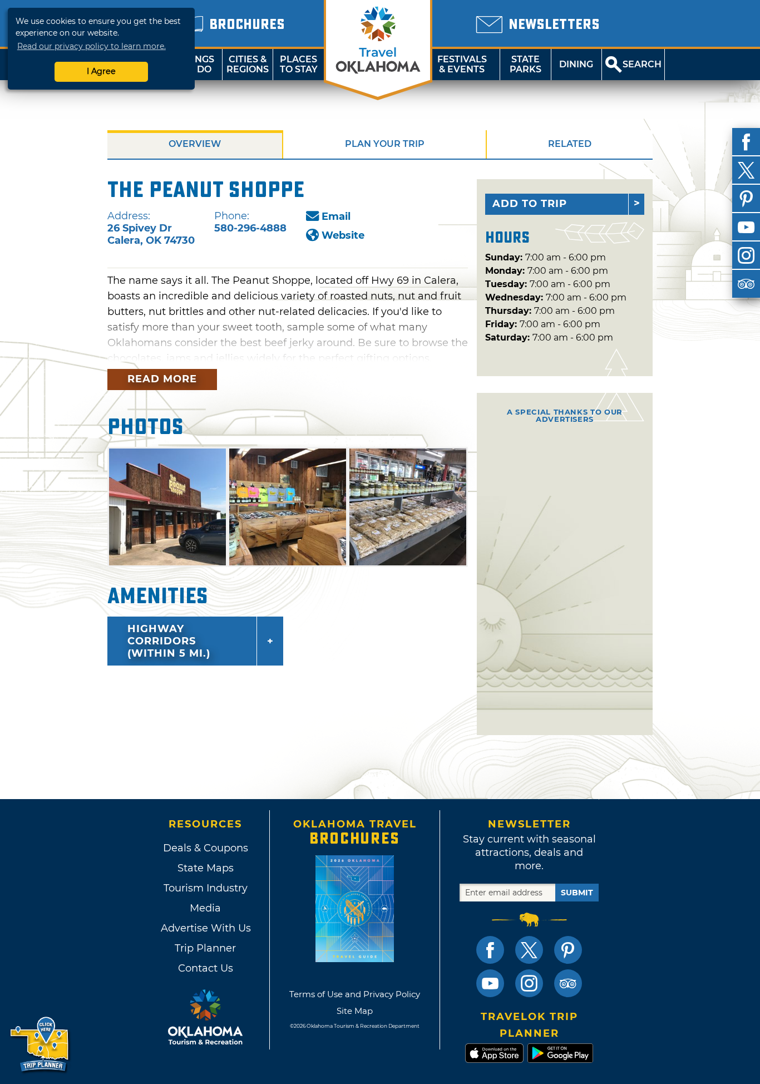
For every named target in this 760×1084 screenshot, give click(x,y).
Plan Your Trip (385, 144)
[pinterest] (746, 199)
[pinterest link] (568, 950)
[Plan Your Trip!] (40, 1045)
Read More (162, 379)
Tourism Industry (206, 888)
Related (569, 144)
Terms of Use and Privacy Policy (354, 994)
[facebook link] (490, 950)
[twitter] (746, 170)
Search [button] (642, 64)
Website (343, 235)
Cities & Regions (247, 64)
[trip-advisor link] (568, 983)
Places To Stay (299, 64)
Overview (195, 144)
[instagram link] (529, 983)
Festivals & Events (462, 64)
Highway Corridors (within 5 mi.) (168, 641)
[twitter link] (529, 950)
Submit (577, 893)
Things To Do (196, 64)
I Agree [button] (101, 71)
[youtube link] (490, 983)
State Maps (205, 868)
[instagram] (746, 255)
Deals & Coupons (205, 848)
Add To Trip (529, 204)
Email (336, 216)
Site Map (355, 1011)
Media (205, 908)
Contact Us (205, 968)
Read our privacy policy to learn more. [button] (91, 46)
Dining (576, 64)
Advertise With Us (205, 928)
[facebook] (746, 142)
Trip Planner (205, 948)
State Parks (525, 64)
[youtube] (746, 227)
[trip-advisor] (746, 284)
